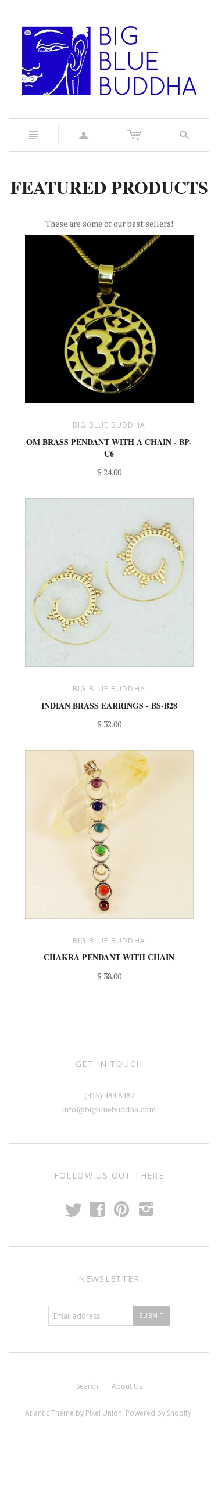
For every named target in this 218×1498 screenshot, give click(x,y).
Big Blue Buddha (109, 425)
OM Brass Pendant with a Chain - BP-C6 (109, 447)
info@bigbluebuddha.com (109, 1109)
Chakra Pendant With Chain (109, 957)
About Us (127, 1386)
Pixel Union (103, 1413)
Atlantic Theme (49, 1413)
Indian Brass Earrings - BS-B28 (109, 705)
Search (87, 1386)
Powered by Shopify (158, 1413)
